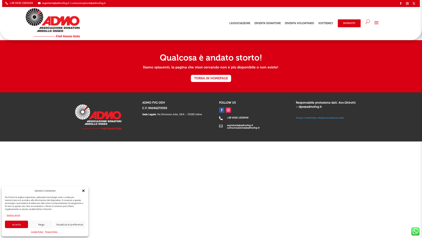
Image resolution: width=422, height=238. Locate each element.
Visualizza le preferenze (69, 224)
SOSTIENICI (325, 23)
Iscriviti (349, 23)
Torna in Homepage (211, 78)
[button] (83, 190)
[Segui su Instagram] (407, 3)
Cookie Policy (37, 231)
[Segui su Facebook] (400, 3)
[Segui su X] (414, 3)
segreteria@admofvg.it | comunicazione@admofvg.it (74, 3)
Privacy (299, 118)
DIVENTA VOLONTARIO (299, 23)
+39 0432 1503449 (21, 3)
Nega (41, 224)
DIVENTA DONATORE (267, 23)
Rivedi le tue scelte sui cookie (331, 118)
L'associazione (239, 23)
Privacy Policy (51, 231)
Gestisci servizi (13, 215)
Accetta (16, 224)
